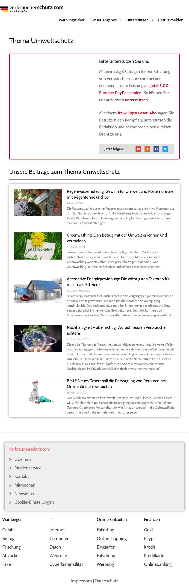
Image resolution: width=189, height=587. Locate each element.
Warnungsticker (72, 20)
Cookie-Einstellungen (34, 502)
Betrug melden (170, 20)
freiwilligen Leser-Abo (137, 113)
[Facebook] (156, 149)
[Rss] (147, 149)
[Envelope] (138, 149)
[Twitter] (165, 149)
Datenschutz (106, 581)
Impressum (81, 581)
